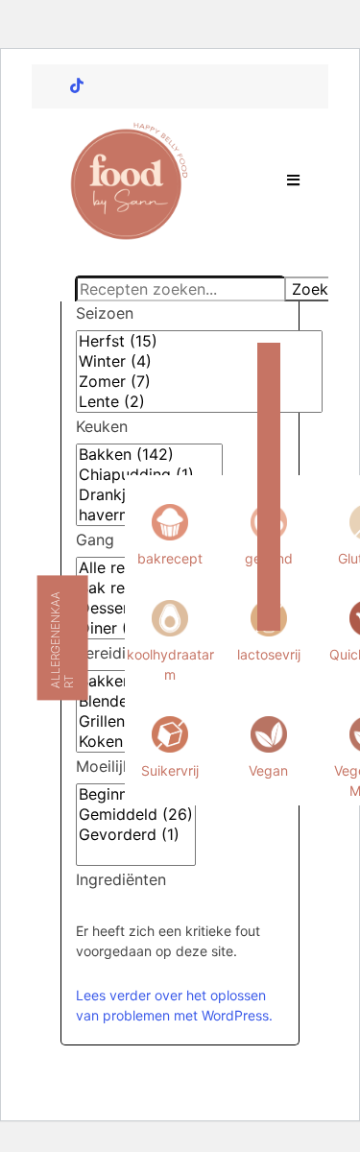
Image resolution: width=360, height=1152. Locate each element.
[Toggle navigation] (294, 181)
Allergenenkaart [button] (62, 639)
